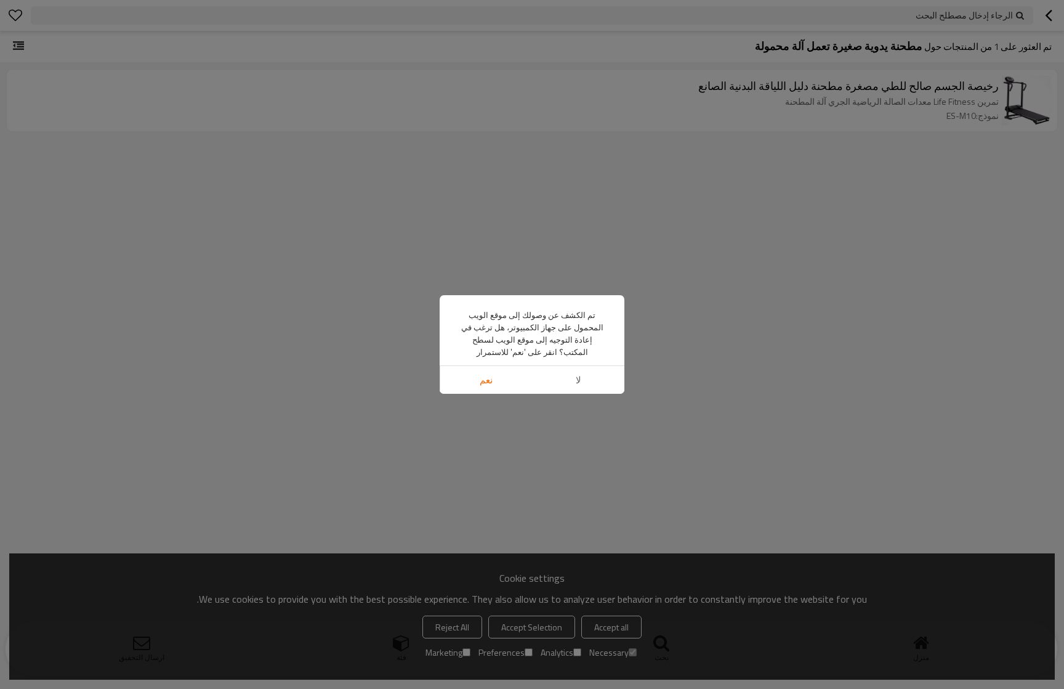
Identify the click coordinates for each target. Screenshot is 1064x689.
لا (578, 380)
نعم (486, 380)
